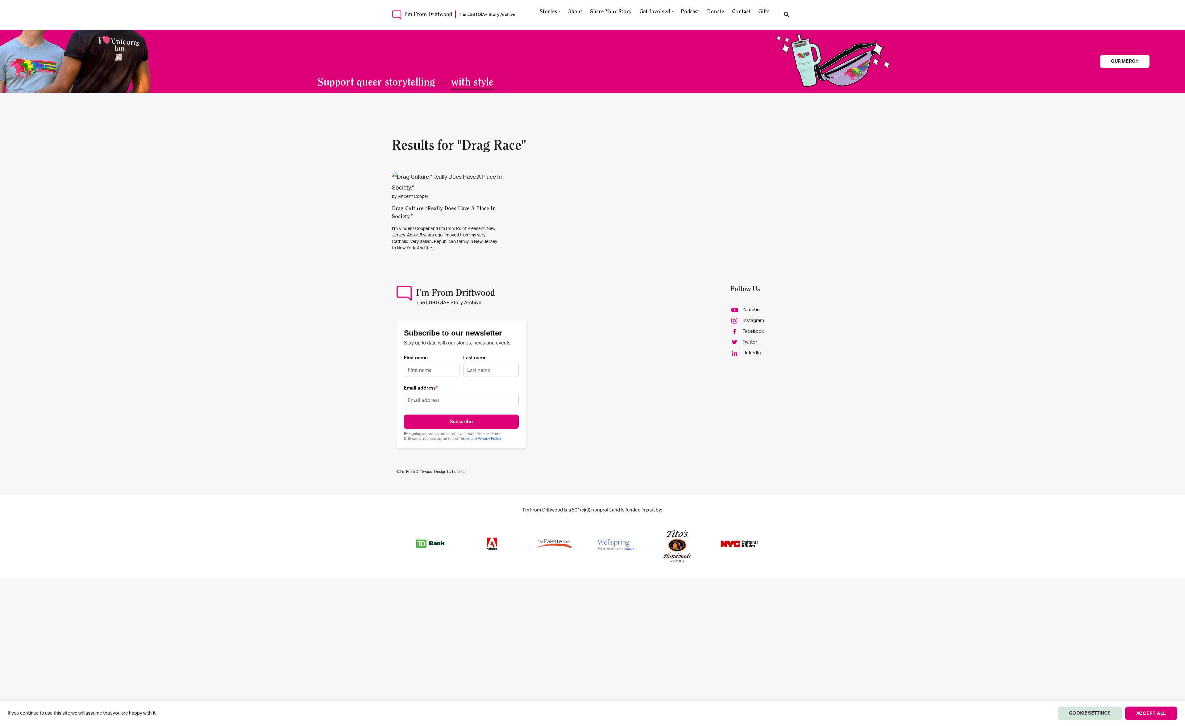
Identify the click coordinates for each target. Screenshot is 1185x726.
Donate (715, 12)
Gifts (764, 12)
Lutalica (458, 472)
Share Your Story (611, 12)
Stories (548, 12)
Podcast (690, 12)
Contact (741, 12)
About (575, 12)
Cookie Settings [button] (1090, 713)
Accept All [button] (1151, 713)
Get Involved (654, 12)
